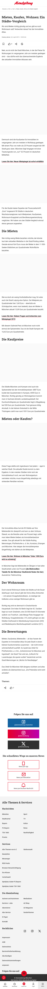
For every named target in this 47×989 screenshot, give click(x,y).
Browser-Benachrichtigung (11, 868)
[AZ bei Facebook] (25, 931)
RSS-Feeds (6, 863)
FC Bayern (5, 828)
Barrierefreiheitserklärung (11, 951)
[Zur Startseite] (23, 5)
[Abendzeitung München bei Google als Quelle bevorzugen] (22, 44)
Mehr (9, 9)
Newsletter (6, 854)
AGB (3, 942)
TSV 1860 (5, 832)
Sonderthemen (29, 912)
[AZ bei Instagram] (32, 931)
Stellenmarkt (28, 849)
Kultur (26, 823)
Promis (4, 837)
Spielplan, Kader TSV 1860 (11, 886)
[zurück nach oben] (24, 973)
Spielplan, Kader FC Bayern (11, 882)
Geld (13, 9)
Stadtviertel (6, 819)
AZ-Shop (26, 903)
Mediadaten (28, 898)
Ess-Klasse (6, 872)
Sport (25, 814)
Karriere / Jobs (7, 903)
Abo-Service (6, 912)
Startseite (4, 9)
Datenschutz (6, 947)
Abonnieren (6, 908)
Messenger (6, 859)
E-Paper (5, 917)
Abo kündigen (7, 956)
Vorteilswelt (6, 877)
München (5, 814)
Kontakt (5, 921)
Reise (25, 828)
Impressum (6, 937)
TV (24, 819)
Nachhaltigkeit (29, 832)
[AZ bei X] (39, 931)
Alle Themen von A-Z (9, 849)
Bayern (4, 823)
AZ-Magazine (28, 908)
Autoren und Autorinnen (10, 898)
